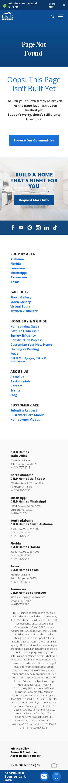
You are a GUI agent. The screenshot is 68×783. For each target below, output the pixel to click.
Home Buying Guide (28, 321)
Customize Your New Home (31, 345)
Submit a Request (23, 410)
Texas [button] (14, 282)
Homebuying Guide (24, 326)
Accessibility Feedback (25, 755)
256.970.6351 (22, 490)
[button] (64, 5)
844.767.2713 (22, 467)
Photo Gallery (20, 297)
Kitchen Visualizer (24, 311)
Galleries (19, 292)
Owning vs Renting (24, 349)
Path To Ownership (24, 331)
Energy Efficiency (23, 335)
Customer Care (24, 405)
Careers (16, 386)
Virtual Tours (20, 306)
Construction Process (26, 340)
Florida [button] (15, 264)
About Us (19, 371)
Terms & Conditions (23, 752)
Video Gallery (20, 302)
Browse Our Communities (34, 140)
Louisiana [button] (17, 268)
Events (15, 390)
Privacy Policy (19, 748)
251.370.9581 (22, 536)
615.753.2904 (22, 604)
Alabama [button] (17, 259)
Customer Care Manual (28, 415)
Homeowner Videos (25, 419)
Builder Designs (29, 765)
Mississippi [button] (18, 273)
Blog (13, 395)
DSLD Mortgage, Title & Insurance (28, 359)
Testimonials (20, 381)
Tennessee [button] (18, 277)
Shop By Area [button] (22, 254)
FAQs (14, 354)
